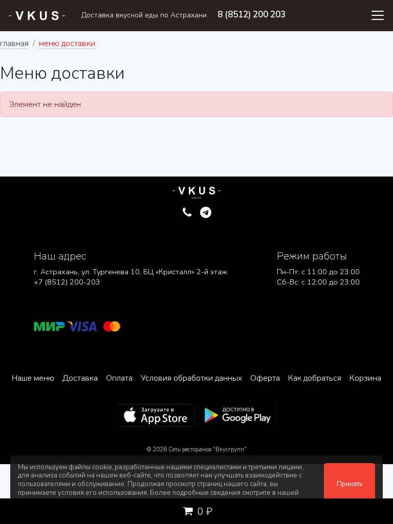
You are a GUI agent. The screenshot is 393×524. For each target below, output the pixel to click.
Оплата (119, 378)
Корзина (365, 378)
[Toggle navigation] (377, 15)
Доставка (80, 378)
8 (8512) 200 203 (251, 14)
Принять (349, 484)
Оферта (265, 378)
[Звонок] (187, 213)
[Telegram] (206, 213)
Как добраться (314, 378)
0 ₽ (203, 511)
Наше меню (33, 378)
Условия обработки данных (191, 378)
